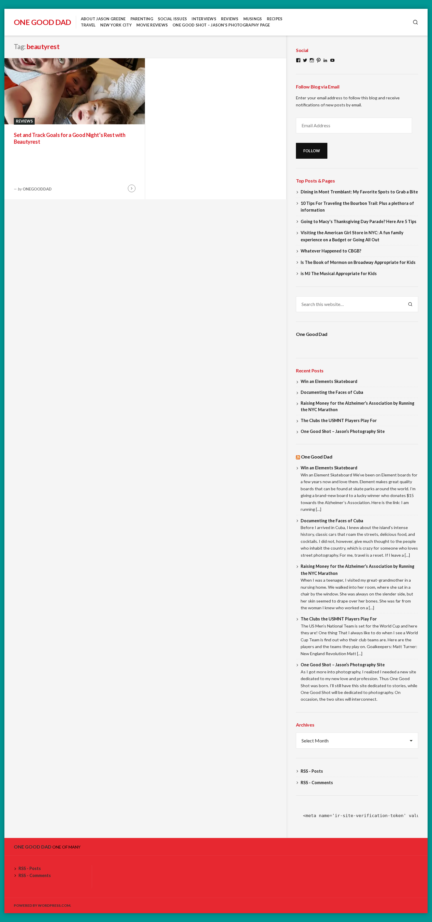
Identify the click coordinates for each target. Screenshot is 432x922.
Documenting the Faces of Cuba (332, 392)
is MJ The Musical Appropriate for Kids (339, 273)
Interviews (204, 18)
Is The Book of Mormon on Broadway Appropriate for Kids (358, 262)
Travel (88, 25)
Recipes (275, 18)
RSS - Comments (317, 782)
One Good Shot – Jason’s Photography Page (221, 25)
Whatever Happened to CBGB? (331, 250)
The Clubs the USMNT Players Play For (339, 420)
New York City (115, 25)
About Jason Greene (103, 18)
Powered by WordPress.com (42, 905)
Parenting (141, 18)
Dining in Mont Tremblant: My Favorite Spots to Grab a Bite (359, 191)
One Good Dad (42, 22)
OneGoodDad (37, 189)
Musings (252, 18)
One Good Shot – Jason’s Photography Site (343, 431)
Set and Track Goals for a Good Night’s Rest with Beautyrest (69, 138)
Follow (311, 150)
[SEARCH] (415, 22)
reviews (230, 18)
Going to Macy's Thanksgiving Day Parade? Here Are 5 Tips (358, 221)
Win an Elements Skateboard (329, 381)
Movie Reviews (152, 25)
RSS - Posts (312, 771)
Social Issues (172, 18)
